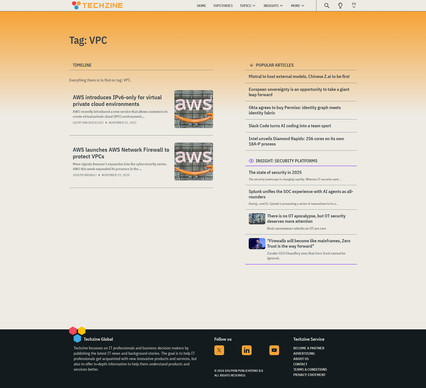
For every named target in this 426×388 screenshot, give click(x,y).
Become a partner (308, 348)
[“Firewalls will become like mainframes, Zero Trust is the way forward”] (257, 249)
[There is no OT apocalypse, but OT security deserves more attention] (257, 222)
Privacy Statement (309, 374)
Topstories (223, 5)
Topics (245, 5)
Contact (300, 364)
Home (201, 5)
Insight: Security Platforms (287, 161)
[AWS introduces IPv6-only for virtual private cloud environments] (193, 109)
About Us (301, 358)
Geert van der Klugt (88, 123)
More (295, 5)
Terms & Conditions (310, 369)
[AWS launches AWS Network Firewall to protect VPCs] (193, 162)
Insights (271, 5)
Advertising (304, 353)
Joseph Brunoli (85, 175)
